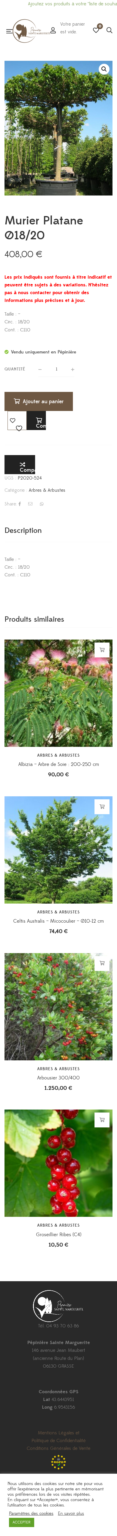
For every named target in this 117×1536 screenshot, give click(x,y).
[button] (104, 69)
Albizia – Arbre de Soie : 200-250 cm (58, 764)
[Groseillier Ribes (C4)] (58, 1163)
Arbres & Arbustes (47, 490)
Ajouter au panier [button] (102, 650)
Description (23, 530)
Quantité (15, 369)
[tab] (58, 530)
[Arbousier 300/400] (58, 1006)
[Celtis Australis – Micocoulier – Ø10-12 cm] (58, 850)
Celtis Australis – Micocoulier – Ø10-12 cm (58, 921)
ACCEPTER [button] (22, 1522)
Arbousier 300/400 (58, 1078)
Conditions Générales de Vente (58, 1448)
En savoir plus (71, 1513)
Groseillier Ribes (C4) (58, 1234)
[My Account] (53, 31)
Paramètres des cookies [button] (31, 1513)
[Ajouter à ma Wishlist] (17, 420)
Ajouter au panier (43, 401)
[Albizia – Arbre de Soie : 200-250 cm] (58, 693)
